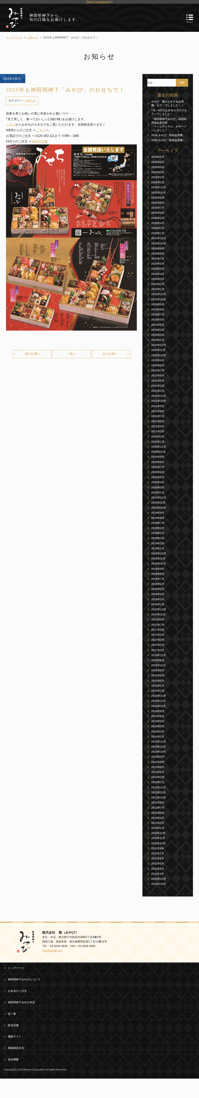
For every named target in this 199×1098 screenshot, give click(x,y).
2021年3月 (157, 431)
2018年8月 (157, 573)
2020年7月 (157, 467)
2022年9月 (157, 360)
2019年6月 (157, 528)
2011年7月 (157, 853)
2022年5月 (157, 380)
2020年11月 (158, 451)
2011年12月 (158, 833)
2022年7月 (157, 370)
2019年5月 (157, 533)
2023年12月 (158, 294)
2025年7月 (157, 207)
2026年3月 (157, 172)
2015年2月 (157, 685)
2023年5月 (157, 324)
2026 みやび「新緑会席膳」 (168, 135)
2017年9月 (157, 619)
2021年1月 (157, 441)
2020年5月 (157, 477)
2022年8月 (157, 365)
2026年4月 (157, 167)
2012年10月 (158, 797)
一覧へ (71, 353)
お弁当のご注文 (17, 990)
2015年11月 (158, 665)
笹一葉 (12, 1013)
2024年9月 (157, 248)
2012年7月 (157, 807)
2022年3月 (157, 385)
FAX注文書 (40, 141)
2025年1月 (157, 233)
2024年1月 (157, 289)
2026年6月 (157, 156)
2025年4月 (157, 223)
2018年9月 (157, 568)
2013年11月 (158, 746)
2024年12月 (158, 238)
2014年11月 (158, 700)
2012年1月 (157, 828)
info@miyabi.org (52, 950)
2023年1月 (157, 339)
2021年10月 (158, 400)
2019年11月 (158, 502)
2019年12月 (158, 497)
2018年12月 (158, 553)
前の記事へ (33, 353)
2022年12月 (158, 345)
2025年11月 (158, 192)
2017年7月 (157, 624)
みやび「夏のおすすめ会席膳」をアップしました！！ (167, 103)
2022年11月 (158, 350)
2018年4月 (157, 594)
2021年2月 (157, 436)
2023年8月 (157, 309)
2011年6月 (157, 858)
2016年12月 (158, 655)
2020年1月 (157, 492)
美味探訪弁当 (16, 1047)
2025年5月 (157, 218)
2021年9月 (157, 406)
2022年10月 (158, 355)
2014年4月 (157, 726)
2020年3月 (157, 487)
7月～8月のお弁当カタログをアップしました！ (169, 112)
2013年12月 (158, 741)
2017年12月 (158, 609)
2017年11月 (158, 614)
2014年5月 (157, 721)
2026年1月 (157, 182)
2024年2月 (157, 284)
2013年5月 (157, 772)
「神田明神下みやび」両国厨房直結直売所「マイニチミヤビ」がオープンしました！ (169, 124)
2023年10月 (158, 299)
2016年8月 (157, 660)
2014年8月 (157, 711)
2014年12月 (158, 695)
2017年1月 (157, 650)
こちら (10, 124)
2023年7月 (157, 314)
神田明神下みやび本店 (21, 1002)
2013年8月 (157, 762)
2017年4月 (157, 634)
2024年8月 (157, 253)
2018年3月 (157, 599)
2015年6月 (157, 675)
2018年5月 (157, 589)
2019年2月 (157, 543)
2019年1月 (157, 548)
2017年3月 (157, 639)
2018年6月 (157, 583)
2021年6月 (157, 421)
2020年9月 (157, 456)
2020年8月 (157, 462)
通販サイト (14, 1036)
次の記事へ (110, 353)
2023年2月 (157, 334)
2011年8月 (157, 848)
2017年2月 (157, 644)
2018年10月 (158, 563)
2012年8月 (157, 802)
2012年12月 (158, 787)
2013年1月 (157, 782)
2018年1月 (157, 604)
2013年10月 (158, 751)
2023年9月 (157, 304)
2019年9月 (157, 512)
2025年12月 (158, 187)
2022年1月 (157, 390)
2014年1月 (157, 736)
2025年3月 (157, 228)
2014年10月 (158, 706)
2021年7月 (157, 416)
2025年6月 (157, 212)
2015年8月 (157, 670)
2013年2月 (157, 777)
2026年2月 (157, 177)
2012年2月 (157, 822)
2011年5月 (157, 863)
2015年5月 (157, 680)
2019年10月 (158, 507)
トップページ (14, 37)
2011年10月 (158, 843)
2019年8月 (157, 517)
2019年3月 (157, 538)
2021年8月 (157, 411)
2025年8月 (157, 202)
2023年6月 (157, 319)
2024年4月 (157, 273)
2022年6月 (157, 375)
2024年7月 (157, 258)
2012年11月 (158, 792)
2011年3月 (157, 873)
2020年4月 (157, 482)
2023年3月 (157, 329)
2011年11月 (158, 838)
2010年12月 (158, 878)
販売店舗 (13, 1025)
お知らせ (32, 37)
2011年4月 (157, 868)
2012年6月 (157, 812)
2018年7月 (157, 578)
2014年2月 (157, 731)
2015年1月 (157, 690)
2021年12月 (158, 395)
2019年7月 (157, 523)
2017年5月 (157, 629)
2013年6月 (157, 767)
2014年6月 (157, 716)
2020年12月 (158, 446)
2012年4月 (157, 817)
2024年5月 (157, 268)
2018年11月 (158, 558)
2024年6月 (157, 263)
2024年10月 (158, 243)
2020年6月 (157, 472)
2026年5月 (157, 162)
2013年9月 (157, 756)
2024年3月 (157, 279)
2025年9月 (157, 197)
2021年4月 (157, 426)
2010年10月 (158, 883)
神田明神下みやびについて (24, 979)
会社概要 (13, 1059)
